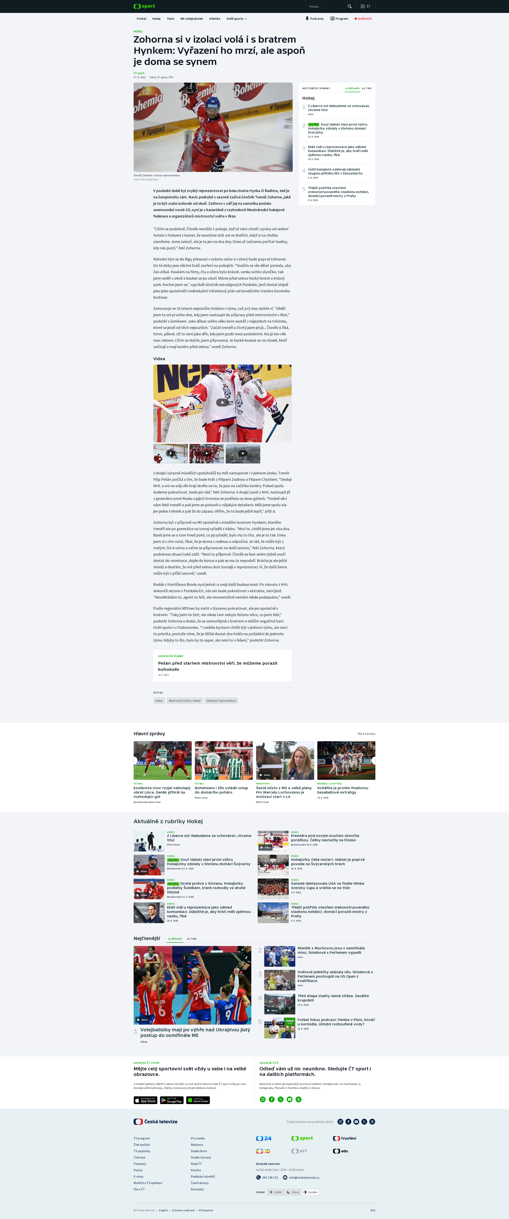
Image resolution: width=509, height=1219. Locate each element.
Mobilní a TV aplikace (148, 1183)
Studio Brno (199, 1151)
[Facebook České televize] (348, 1122)
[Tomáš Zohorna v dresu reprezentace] (213, 127)
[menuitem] (141, 18)
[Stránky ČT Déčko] (263, 1152)
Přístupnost (206, 1210)
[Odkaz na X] (280, 1099)
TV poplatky (142, 1151)
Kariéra (196, 1170)
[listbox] (293, 1192)
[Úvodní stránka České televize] (156, 1122)
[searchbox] (326, 6)
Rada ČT (196, 1164)
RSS (373, 1210)
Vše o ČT (139, 1189)
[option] (275, 1192)
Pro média (198, 1138)
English (163, 1210)
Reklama (197, 1145)
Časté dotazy (200, 1183)
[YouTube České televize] (356, 1122)
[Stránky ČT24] (263, 1140)
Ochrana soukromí (183, 1210)
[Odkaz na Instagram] (262, 1099)
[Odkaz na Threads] (298, 1099)
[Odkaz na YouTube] (289, 1099)
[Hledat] (349, 6)
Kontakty (197, 1189)
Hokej (138, 31)
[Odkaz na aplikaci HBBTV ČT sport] (198, 1100)
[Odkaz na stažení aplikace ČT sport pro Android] (172, 1100)
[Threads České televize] (372, 1122)
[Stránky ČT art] (299, 1152)
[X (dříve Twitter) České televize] (364, 1122)
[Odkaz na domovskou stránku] (150, 6)
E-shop (138, 1176)
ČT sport (139, 73)
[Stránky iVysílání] (344, 1140)
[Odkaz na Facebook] (271, 1099)
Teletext (139, 1157)
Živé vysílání (142, 1145)
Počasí (138, 1170)
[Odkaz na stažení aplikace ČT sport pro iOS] (145, 1100)
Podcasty (140, 1164)
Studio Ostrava (201, 1157)
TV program (142, 1138)
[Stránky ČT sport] (302, 1140)
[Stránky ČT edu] (340, 1152)
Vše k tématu (366, 734)
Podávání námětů (203, 1176)
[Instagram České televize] (340, 1122)
